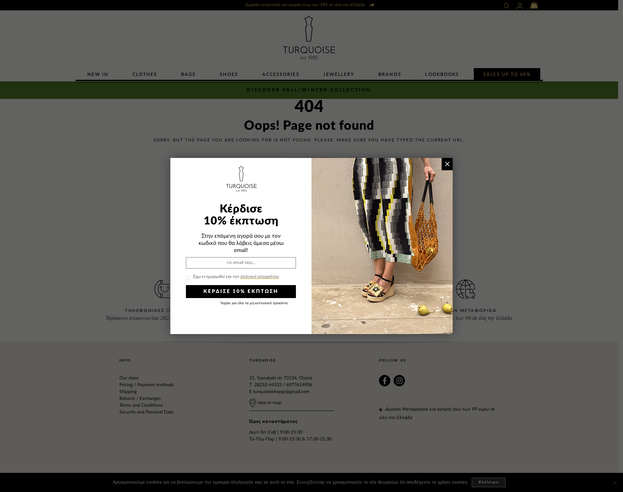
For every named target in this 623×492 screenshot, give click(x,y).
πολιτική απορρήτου (259, 277)
